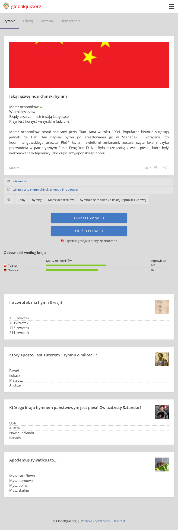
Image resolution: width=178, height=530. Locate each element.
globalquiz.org (26, 6)
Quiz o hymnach (89, 217)
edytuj (28, 21)
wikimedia (20, 181)
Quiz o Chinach (89, 230)
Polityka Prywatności (95, 521)
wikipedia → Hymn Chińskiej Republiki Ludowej (45, 189)
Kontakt (119, 521)
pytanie (10, 21)
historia (46, 21)
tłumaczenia (70, 21)
